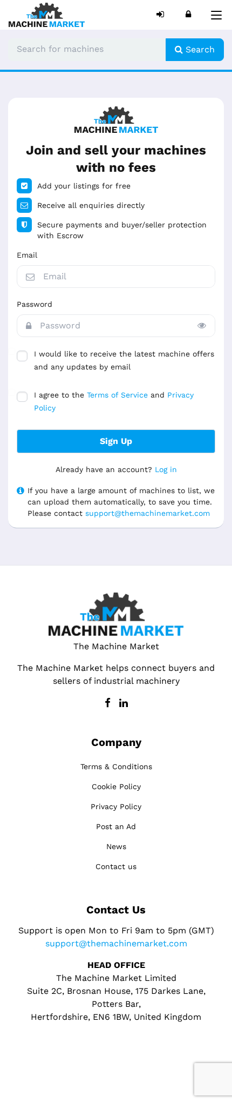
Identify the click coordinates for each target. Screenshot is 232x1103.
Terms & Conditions (116, 766)
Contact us (116, 866)
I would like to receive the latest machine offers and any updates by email (124, 360)
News (116, 846)
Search (199, 49)
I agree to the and (114, 401)
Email (27, 255)
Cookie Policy (116, 786)
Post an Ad (116, 826)
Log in (166, 469)
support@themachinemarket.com (147, 513)
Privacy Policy (116, 806)
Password (34, 304)
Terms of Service (117, 395)
